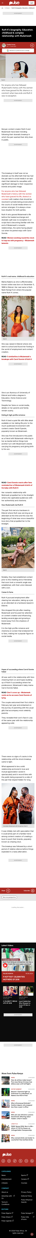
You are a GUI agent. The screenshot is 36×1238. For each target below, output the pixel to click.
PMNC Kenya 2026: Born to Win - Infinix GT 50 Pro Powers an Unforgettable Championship (22, 1128)
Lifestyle (7, 8)
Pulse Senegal (26, 1213)
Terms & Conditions (5, 1203)
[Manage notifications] (32, 1234)
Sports (23, 1175)
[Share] (32, 45)
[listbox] (18, 998)
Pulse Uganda (7, 1221)
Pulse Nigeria (6, 1213)
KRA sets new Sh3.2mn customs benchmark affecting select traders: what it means (22, 1116)
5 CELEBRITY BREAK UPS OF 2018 (10, 1002)
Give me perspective (9, 897)
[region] (18, 998)
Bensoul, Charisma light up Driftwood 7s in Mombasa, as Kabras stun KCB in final (21, 1093)
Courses (24, 1183)
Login (31, 3)
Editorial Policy (26, 1196)
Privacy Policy (26, 1192)
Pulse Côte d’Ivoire (25, 1218)
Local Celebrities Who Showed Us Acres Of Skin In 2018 (25, 1004)
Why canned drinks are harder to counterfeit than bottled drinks (22, 1139)
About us (5, 1192)
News (13, 1077)
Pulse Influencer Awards (27, 1201)
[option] (10, 999)
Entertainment (16, 1089)
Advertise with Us (7, 1197)
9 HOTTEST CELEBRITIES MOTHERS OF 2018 (14, 978)
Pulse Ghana (6, 1217)
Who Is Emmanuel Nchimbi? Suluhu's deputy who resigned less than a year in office (21, 1105)
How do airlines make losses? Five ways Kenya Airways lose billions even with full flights (21, 1082)
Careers (24, 1179)
